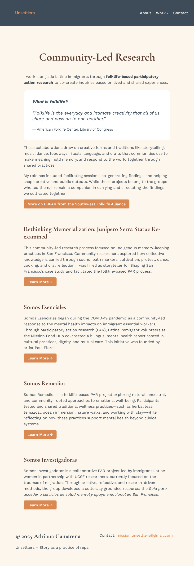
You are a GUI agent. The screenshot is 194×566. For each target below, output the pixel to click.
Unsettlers (25, 12)
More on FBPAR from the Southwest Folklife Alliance (76, 204)
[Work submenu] (168, 13)
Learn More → (40, 281)
